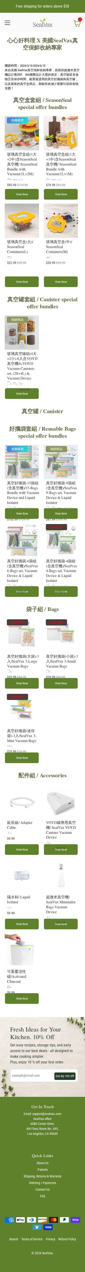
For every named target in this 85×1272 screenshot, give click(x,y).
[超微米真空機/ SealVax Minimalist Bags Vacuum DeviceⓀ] (61, 876)
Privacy (50, 1239)
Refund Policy (67, 1239)
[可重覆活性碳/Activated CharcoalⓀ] (22, 950)
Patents (43, 1169)
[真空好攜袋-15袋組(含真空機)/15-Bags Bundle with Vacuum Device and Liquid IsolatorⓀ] (22, 462)
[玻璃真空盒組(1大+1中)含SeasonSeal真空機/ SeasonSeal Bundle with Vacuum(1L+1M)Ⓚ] (61, 133)
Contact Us (42, 1189)
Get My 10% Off (65, 1076)
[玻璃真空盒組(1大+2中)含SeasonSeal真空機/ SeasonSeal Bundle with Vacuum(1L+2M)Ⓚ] (22, 133)
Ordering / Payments (42, 1183)
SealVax (47, 1253)
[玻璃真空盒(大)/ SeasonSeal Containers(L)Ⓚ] (22, 221)
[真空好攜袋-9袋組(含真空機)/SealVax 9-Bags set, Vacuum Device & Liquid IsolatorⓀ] (61, 462)
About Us (42, 1163)
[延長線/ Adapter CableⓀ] (22, 801)
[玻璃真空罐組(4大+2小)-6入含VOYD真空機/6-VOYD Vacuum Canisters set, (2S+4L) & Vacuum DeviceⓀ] (22, 332)
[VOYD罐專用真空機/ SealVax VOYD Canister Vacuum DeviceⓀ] (61, 801)
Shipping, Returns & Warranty (42, 1176)
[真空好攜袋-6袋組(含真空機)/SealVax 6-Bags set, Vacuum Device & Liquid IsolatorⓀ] (22, 540)
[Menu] (7, 22)
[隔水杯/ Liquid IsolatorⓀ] (22, 876)
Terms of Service (32, 1239)
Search (13, 1239)
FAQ (42, 1196)
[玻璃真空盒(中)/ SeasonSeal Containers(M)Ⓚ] (61, 221)
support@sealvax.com (46, 1114)
